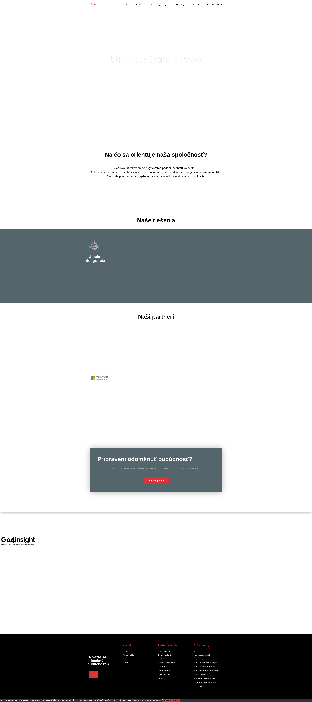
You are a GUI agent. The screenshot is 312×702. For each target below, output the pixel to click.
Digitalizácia (162, 666)
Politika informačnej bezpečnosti (204, 666)
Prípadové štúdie (188, 5)
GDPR (195, 651)
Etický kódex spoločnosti (201, 655)
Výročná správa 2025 (200, 674)
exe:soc (160, 678)
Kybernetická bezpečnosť (166, 663)
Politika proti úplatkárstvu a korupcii (205, 663)
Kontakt (210, 5)
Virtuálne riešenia (164, 670)
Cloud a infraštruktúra (165, 655)
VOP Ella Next (198, 686)
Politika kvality (198, 659)
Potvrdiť (167, 700)
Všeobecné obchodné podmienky (204, 682)
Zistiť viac (156, 190)
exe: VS (175, 5)
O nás (128, 5)
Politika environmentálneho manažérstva (206, 670)
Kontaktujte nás (156, 480)
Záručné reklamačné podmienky (204, 678)
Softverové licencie (164, 674)
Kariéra (201, 5)
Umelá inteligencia (164, 651)
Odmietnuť (175, 700)
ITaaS (160, 659)
